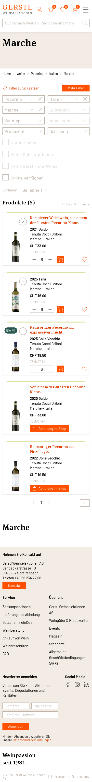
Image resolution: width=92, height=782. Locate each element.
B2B (5, 653)
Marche (69, 73)
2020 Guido (39, 398)
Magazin (55, 636)
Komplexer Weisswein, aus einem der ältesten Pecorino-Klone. (58, 220)
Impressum (58, 777)
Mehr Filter (76, 88)
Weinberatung (13, 630)
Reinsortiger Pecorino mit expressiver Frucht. (52, 330)
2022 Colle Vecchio (45, 458)
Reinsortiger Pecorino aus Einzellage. (52, 449)
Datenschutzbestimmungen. (32, 740)
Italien (53, 73)
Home (6, 73)
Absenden (15, 726)
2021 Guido (39, 229)
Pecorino (37, 73)
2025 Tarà (38, 279)
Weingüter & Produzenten (69, 620)
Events (54, 628)
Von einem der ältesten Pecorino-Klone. (58, 389)
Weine (21, 73)
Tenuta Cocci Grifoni (46, 234)
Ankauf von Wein (15, 638)
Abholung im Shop (52, 428)
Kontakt (14, 585)
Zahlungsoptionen (16, 606)
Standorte (57, 644)
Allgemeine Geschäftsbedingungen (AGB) (67, 657)
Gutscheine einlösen (18, 622)
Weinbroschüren (15, 646)
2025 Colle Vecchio (45, 338)
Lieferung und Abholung (21, 614)
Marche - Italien (42, 239)
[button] (85, 23)
